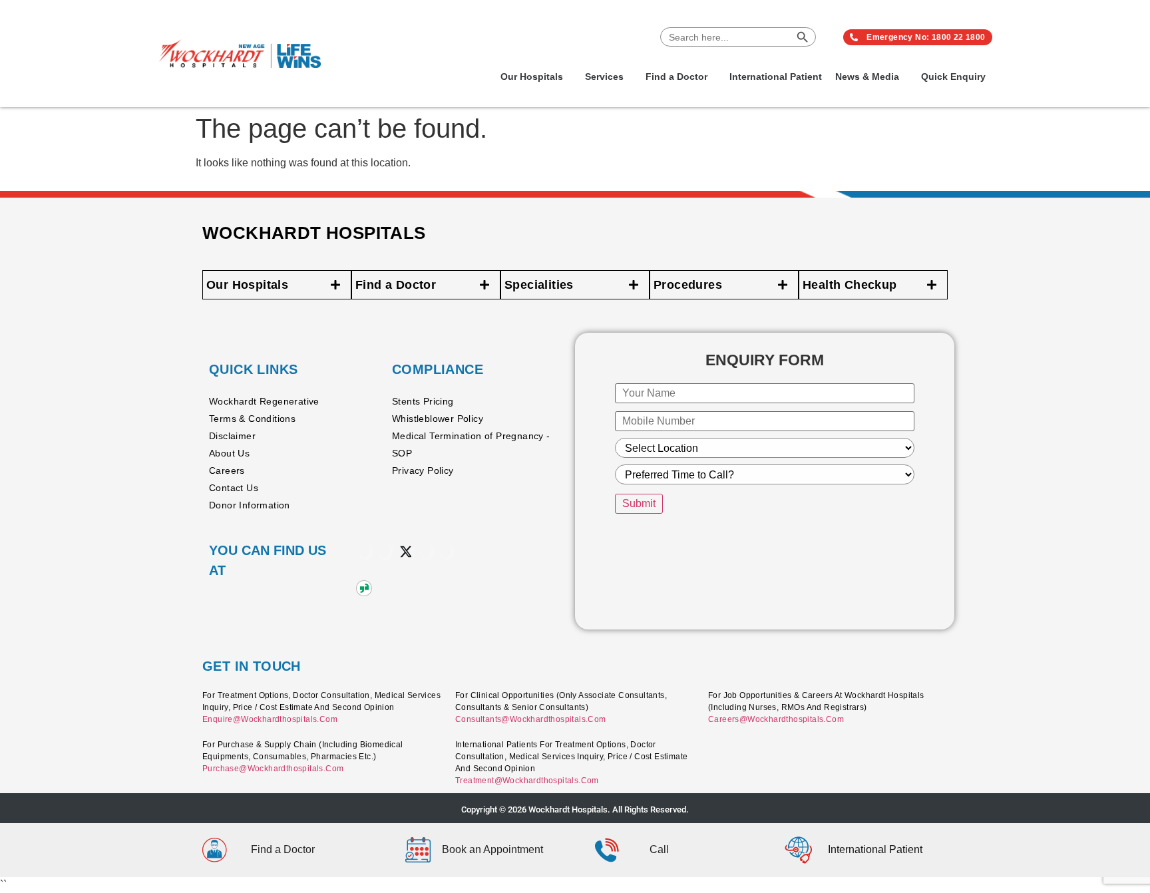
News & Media (867, 76)
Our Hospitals (531, 76)
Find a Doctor (676, 76)
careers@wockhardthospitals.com (776, 719)
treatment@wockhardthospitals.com (527, 780)
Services (604, 76)
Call (659, 849)
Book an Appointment (492, 849)
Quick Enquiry (953, 76)
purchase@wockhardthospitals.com (272, 768)
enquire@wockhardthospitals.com (269, 719)
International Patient (775, 76)
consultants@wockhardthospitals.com (530, 719)
